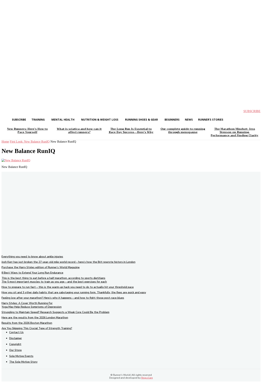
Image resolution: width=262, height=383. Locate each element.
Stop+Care (147, 377)
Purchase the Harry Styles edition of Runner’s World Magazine (41, 267)
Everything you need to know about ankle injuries (32, 256)
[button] (8, 111)
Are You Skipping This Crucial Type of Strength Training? (37, 328)
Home (5, 141)
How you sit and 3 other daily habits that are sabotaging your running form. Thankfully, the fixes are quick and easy (74, 292)
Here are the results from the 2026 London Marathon (35, 317)
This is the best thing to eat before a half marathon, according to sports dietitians (53, 278)
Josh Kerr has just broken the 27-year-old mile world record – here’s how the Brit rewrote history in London (68, 262)
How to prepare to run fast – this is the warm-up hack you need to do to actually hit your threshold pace (68, 287)
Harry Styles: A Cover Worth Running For (27, 303)
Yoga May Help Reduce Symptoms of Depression (32, 307)
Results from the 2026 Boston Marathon (27, 323)
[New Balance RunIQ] (16, 160)
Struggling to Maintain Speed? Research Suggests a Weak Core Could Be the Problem (55, 312)
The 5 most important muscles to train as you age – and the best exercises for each (54, 282)
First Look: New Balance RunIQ (30, 141)
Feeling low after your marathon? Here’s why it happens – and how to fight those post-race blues (63, 298)
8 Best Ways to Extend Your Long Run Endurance (32, 273)
